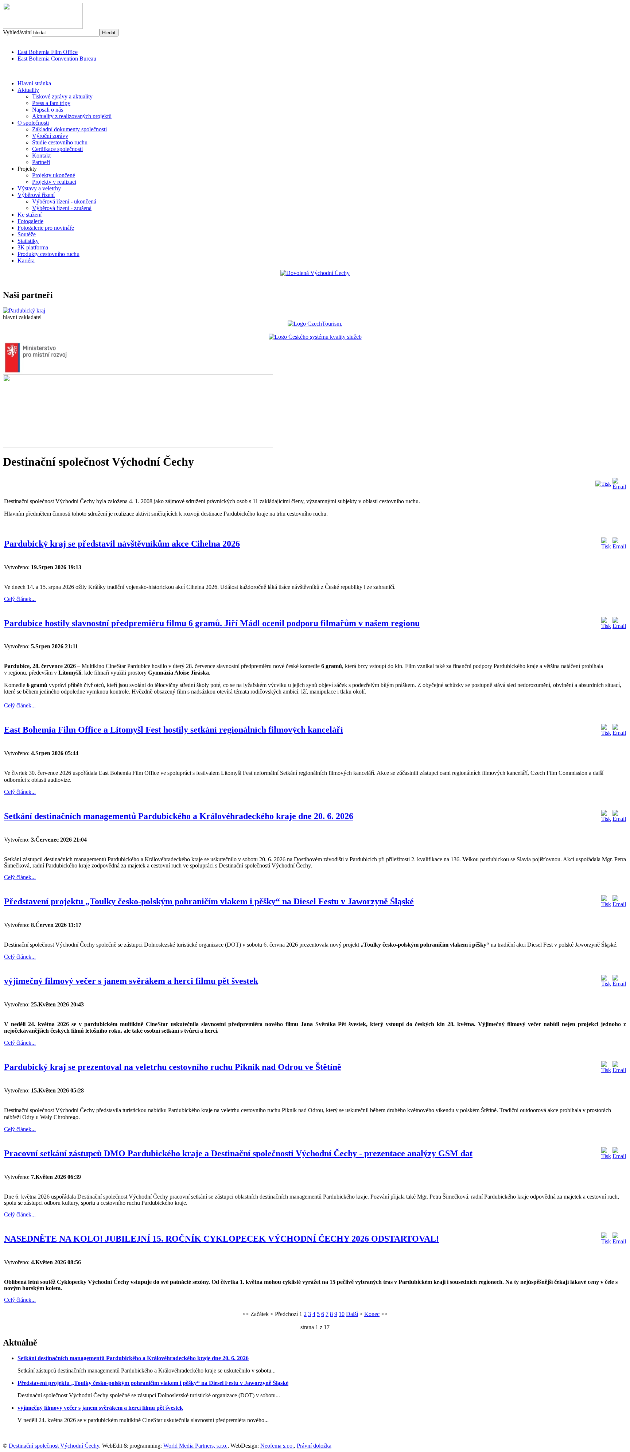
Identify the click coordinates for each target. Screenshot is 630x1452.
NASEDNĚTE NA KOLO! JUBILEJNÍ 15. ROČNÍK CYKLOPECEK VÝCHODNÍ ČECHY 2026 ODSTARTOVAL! (221, 1238)
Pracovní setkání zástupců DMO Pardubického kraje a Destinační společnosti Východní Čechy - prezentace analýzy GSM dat (238, 1153)
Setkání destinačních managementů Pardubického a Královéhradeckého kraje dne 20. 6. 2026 (178, 816)
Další (352, 1314)
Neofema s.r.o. (277, 1446)
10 (342, 1314)
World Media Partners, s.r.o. (195, 1446)
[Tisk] (603, 484)
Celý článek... (20, 599)
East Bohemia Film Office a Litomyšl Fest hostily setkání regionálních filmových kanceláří (173, 729)
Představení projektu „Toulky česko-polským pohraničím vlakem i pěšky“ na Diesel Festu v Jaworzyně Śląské (209, 901)
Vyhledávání (17, 32)
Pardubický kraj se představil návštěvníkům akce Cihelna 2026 (122, 543)
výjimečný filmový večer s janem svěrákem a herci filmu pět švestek (131, 981)
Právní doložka (314, 1446)
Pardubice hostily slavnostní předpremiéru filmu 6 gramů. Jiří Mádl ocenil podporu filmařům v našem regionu (212, 623)
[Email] (619, 487)
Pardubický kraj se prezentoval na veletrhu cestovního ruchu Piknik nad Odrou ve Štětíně (172, 1067)
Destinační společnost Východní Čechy (54, 1446)
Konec (372, 1314)
